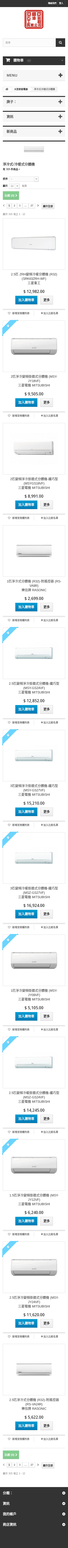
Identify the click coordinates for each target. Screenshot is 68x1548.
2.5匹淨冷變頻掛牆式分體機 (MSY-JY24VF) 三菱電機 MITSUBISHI (34, 1302)
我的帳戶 (9, 1514)
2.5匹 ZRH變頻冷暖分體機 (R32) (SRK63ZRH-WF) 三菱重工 (34, 279)
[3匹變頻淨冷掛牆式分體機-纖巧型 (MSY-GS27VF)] (34, 755)
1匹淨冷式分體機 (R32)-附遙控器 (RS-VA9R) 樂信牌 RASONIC (34, 586)
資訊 (10, 116)
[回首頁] (6, 89)
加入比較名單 (50, 313)
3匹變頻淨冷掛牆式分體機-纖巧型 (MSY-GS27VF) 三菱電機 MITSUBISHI (34, 790)
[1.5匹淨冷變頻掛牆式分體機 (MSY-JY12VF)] (34, 1165)
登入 (61, 3)
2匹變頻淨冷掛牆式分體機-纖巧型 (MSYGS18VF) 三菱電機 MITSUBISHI (34, 483)
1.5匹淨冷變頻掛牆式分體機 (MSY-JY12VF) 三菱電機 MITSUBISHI (34, 1200)
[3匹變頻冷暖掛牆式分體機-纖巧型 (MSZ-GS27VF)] (34, 858)
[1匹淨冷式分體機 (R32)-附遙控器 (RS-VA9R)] (34, 551)
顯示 (5, 185)
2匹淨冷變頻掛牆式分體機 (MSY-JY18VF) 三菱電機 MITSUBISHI (34, 381)
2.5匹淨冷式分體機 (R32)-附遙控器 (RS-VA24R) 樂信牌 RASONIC (34, 1404)
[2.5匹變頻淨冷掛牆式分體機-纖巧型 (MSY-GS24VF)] (34, 653)
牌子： (12, 101)
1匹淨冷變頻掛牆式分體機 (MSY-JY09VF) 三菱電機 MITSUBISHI (34, 995)
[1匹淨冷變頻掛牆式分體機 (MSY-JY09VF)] (34, 960)
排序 (5, 178)
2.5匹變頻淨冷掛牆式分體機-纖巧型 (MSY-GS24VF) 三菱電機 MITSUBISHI (34, 688)
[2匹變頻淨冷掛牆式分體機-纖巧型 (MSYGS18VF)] (34, 449)
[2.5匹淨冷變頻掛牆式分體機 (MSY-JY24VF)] (34, 1267)
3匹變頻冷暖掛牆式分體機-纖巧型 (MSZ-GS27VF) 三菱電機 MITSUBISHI (34, 893)
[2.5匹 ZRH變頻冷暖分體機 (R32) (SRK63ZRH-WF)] (34, 244)
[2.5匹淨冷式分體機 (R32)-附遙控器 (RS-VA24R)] (34, 1369)
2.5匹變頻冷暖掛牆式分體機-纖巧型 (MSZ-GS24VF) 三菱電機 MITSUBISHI (34, 1097)
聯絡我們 (52, 3)
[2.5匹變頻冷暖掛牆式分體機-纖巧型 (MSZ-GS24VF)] (34, 1062)
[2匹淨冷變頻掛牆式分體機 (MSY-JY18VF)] (34, 346)
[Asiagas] (34, 19)
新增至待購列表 (20, 313)
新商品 (12, 131)
